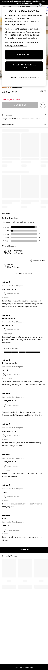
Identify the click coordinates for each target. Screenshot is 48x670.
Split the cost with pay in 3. (24, 2)
